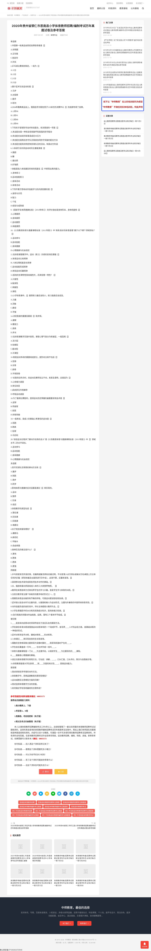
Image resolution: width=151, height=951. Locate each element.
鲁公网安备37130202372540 (11, 950)
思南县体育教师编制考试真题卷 (56, 807)
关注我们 (139, 3)
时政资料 (112, 8)
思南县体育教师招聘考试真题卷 (74, 802)
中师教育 (15, 8)
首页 (92, 8)
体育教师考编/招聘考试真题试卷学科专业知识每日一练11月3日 (64, 858)
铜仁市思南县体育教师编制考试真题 (25, 815)
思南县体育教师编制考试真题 (30, 807)
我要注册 (20, 3)
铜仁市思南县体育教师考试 (83, 815)
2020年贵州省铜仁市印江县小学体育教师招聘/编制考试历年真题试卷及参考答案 (75, 827)
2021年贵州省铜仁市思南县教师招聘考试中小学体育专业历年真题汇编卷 (20, 858)
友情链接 (129, 3)
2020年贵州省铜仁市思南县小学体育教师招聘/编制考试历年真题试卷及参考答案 (63, 781)
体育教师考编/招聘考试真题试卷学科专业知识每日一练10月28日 (85, 858)
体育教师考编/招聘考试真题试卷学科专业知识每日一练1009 (64, 882)
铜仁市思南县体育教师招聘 (22, 811)
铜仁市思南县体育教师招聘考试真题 (49, 811)
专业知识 (25, 15)
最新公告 (101, 8)
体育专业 (33, 15)
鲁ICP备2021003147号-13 (87, 940)
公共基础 (135, 8)
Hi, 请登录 (11, 3)
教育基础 (124, 8)
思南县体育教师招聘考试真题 (48, 802)
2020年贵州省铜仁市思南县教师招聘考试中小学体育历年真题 (42, 858)
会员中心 (110, 3)
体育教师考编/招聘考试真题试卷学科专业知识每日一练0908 (85, 882)
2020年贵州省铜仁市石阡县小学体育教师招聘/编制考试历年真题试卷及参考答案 (31, 827)
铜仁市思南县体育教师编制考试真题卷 (56, 815)
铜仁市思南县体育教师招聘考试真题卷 (79, 811)
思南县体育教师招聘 (27, 802)
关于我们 (67, 923)
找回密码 (119, 3)
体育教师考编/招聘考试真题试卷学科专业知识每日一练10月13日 (42, 882)
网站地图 (75, 940)
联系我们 (84, 923)
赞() (45, 772)
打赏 (61, 772)
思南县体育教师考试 (78, 807)
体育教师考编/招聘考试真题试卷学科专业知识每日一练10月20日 (20, 882)
